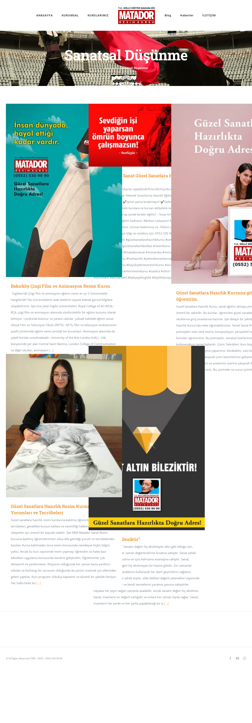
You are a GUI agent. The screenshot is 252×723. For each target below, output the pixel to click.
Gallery (69, 190)
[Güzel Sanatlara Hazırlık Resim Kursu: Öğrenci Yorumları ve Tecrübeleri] (64, 425)
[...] (166, 603)
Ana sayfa (110, 68)
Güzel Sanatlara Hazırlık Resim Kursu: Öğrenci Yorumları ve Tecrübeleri (58, 425)
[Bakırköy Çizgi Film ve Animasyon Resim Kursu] (64, 190)
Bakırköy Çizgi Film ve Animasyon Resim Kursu (58, 190)
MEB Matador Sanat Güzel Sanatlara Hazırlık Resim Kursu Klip (141, 135)
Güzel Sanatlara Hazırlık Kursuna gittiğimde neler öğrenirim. (223, 193)
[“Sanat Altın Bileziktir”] (147, 438)
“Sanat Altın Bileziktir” (141, 438)
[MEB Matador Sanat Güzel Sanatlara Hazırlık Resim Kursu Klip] (147, 135)
